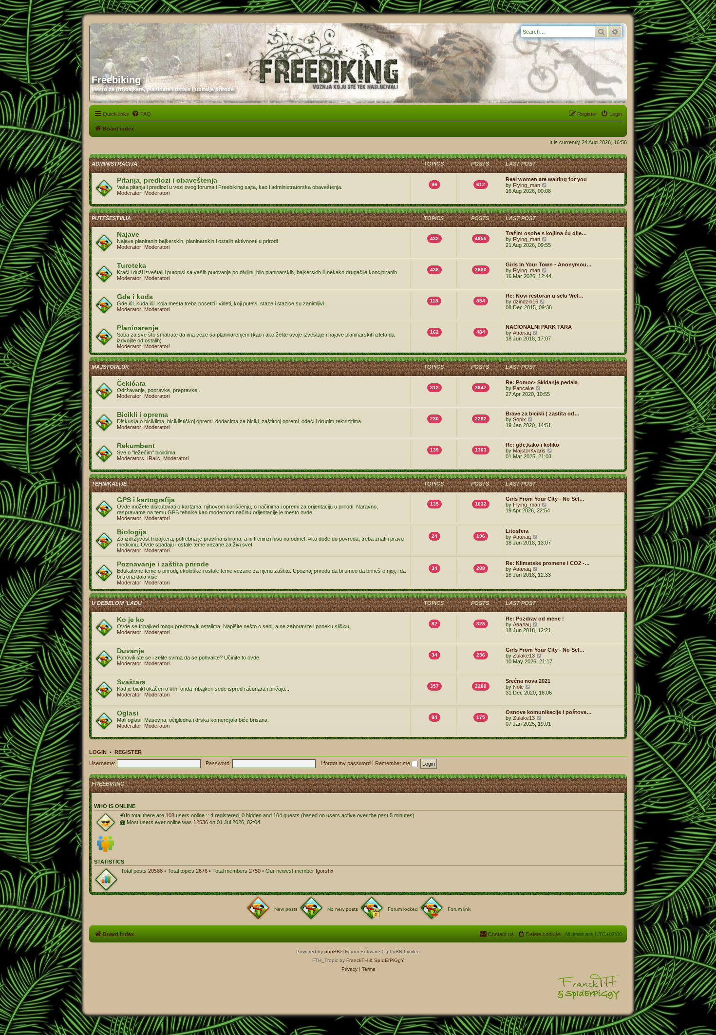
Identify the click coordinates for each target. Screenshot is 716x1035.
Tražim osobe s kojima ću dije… (546, 233)
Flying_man (526, 185)
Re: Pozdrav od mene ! (535, 618)
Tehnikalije (109, 484)
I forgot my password (345, 763)
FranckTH (357, 960)
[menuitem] (141, 114)
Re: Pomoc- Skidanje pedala (542, 382)
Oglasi (127, 713)
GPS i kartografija (146, 500)
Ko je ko (130, 619)
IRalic (153, 458)
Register (128, 752)
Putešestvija (111, 218)
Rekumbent (136, 446)
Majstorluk (110, 367)
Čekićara (131, 383)
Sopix (519, 419)
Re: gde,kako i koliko (532, 445)
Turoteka (131, 265)
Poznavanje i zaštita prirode (163, 564)
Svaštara (131, 682)
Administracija (114, 164)
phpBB (332, 951)
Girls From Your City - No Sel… (545, 499)
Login (98, 752)
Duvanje (130, 651)
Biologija (132, 532)
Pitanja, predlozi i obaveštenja (167, 180)
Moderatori (157, 193)
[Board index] (185, 45)
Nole (518, 687)
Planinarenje (137, 328)
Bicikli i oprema (142, 414)
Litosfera (517, 531)
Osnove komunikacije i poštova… (549, 712)
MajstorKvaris (529, 450)
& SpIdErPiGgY (386, 960)
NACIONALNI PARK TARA (539, 327)
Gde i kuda (135, 297)
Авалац (522, 333)
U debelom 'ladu (117, 603)
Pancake (523, 388)
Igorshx (325, 871)
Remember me (393, 763)
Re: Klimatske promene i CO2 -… (548, 563)
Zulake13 (524, 656)
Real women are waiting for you (546, 179)
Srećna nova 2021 (528, 681)
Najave (128, 234)
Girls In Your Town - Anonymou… (549, 264)
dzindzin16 (525, 301)
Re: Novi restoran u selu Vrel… (545, 296)
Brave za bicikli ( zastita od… (543, 413)
